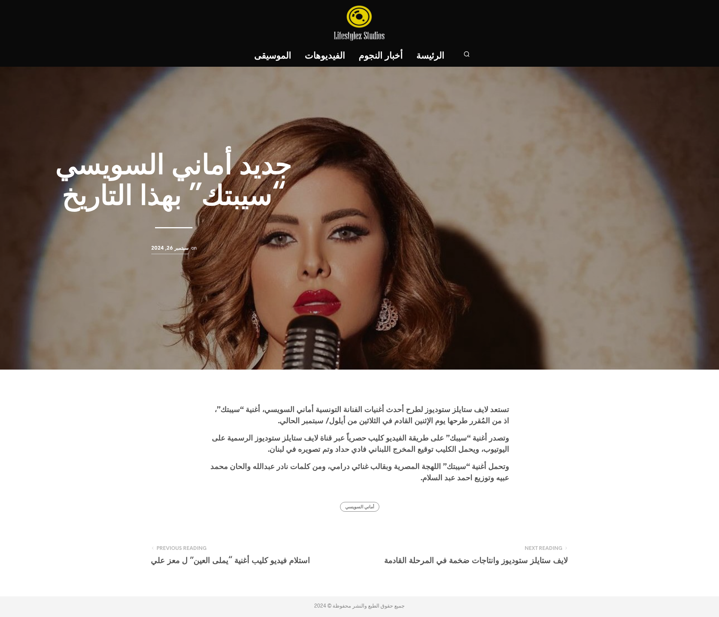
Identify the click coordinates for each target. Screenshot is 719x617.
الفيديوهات (325, 56)
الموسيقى (272, 56)
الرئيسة (430, 56)
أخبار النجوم (381, 56)
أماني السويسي (359, 507)
